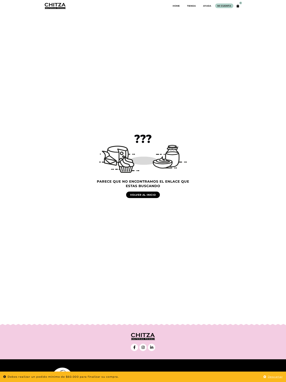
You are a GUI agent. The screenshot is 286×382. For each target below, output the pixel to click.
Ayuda (207, 5)
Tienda (191, 5)
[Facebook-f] (134, 347)
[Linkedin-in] (151, 347)
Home (176, 5)
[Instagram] (143, 347)
